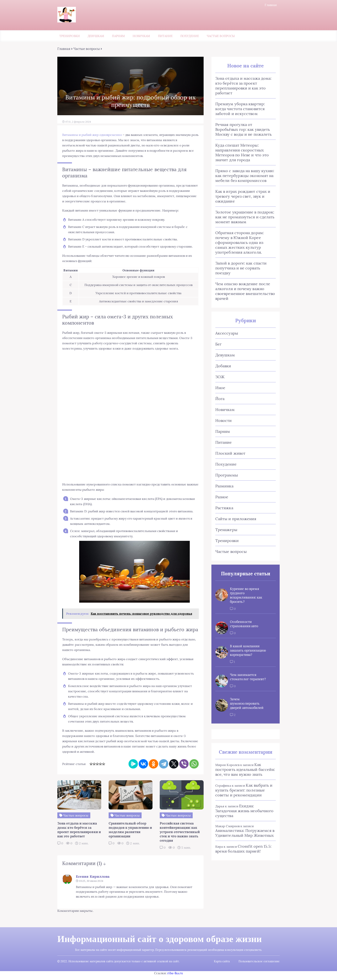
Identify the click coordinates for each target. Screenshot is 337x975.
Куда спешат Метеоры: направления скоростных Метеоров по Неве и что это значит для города (242, 152)
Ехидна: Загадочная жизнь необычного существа (244, 810)
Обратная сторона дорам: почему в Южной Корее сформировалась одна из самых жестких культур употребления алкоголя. (239, 242)
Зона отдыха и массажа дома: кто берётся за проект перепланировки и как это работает (243, 85)
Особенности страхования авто (244, 624)
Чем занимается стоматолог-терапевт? (248, 677)
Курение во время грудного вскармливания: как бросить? (246, 595)
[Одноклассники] (153, 764)
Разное (221, 496)
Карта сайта (222, 961)
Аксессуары (226, 333)
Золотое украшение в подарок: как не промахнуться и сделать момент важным (244, 217)
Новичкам (141, 36)
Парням (118, 36)
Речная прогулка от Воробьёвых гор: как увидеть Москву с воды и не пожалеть (243, 129)
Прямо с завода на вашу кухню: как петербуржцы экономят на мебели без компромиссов (244, 175)
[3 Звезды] (97, 763)
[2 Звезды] (94, 763)
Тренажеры (226, 529)
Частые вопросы (221, 36)
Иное (220, 387)
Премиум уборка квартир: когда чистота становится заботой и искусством (240, 108)
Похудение (189, 36)
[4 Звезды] (100, 763)
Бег (218, 344)
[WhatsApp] (194, 764)
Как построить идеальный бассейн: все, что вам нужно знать (245, 769)
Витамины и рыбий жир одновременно (92, 135)
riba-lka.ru (175, 973)
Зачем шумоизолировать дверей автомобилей (246, 703)
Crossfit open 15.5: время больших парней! (243, 849)
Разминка (224, 486)
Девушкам (96, 36)
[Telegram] (163, 764)
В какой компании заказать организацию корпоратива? (248, 650)
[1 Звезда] (91, 763)
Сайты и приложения (235, 518)
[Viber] (184, 764)
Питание (165, 36)
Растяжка (224, 507)
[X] (173, 764)
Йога (219, 398)
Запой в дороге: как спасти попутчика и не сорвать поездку (241, 268)
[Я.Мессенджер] (133, 764)
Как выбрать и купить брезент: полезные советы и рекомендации (244, 790)
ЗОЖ (219, 376)
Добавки (223, 365)
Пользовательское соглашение (259, 961)
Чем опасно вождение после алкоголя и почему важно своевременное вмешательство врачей (245, 291)
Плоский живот (230, 453)
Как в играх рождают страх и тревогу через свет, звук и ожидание (242, 196)
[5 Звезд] (103, 763)
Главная (271, 5)
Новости (223, 420)
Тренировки (69, 36)
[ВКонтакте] (143, 764)
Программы (226, 475)
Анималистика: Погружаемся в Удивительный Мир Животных (244, 833)
